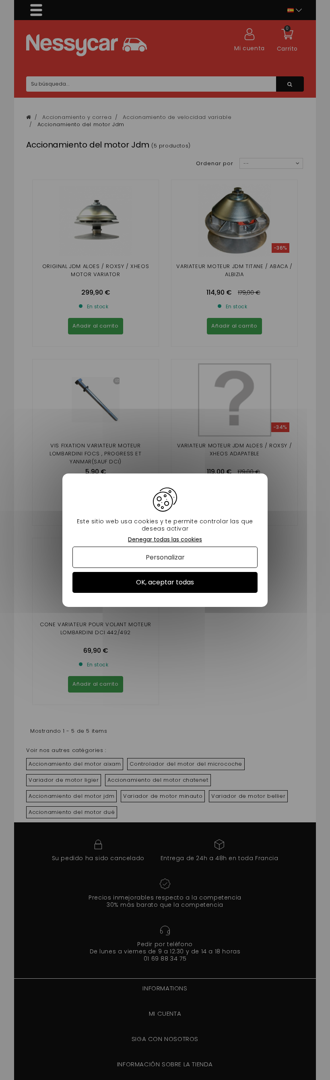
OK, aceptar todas (165, 582)
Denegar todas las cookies (165, 539)
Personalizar (165, 557)
